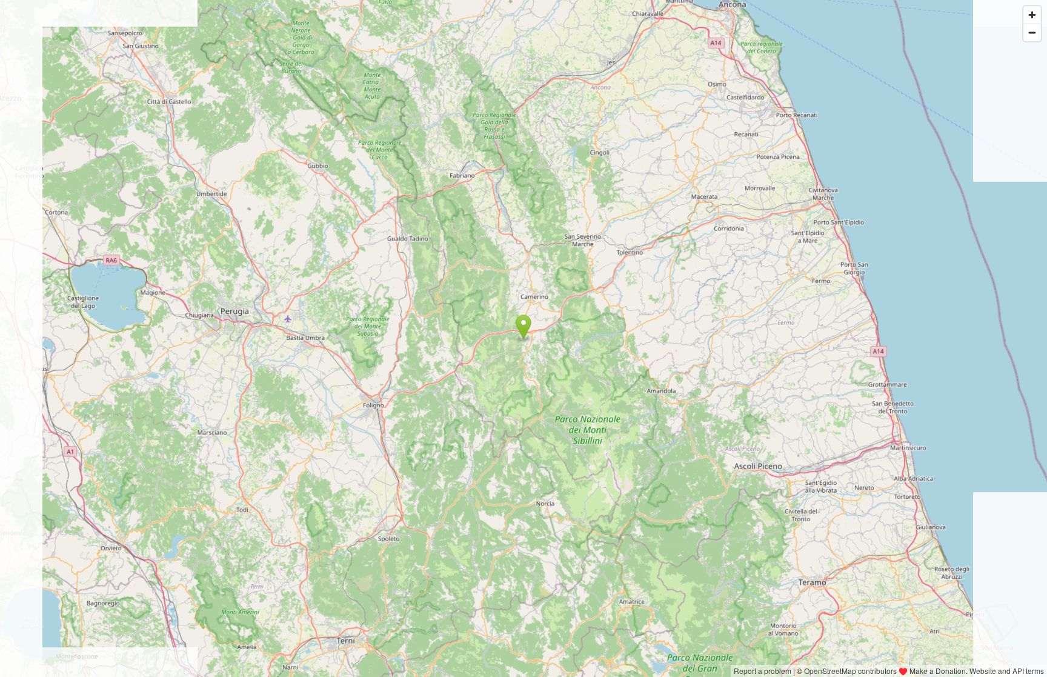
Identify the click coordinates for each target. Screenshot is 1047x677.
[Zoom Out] (1032, 32)
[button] (523, 327)
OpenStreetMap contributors (850, 670)
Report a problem (762, 670)
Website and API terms (1006, 670)
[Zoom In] (1032, 15)
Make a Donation (937, 670)
